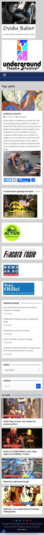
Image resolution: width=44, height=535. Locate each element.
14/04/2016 (10, 117)
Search (38, 386)
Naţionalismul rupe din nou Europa (16, 331)
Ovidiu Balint (22, 117)
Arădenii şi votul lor (12, 114)
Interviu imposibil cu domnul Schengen (17, 339)
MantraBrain (22, 530)
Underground (27, 503)
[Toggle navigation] (5, 74)
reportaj (26, 476)
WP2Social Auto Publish (13, 534)
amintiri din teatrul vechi (12, 415)
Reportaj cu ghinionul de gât (16, 481)
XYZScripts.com (32, 534)
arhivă (6, 108)
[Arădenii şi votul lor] (22, 101)
